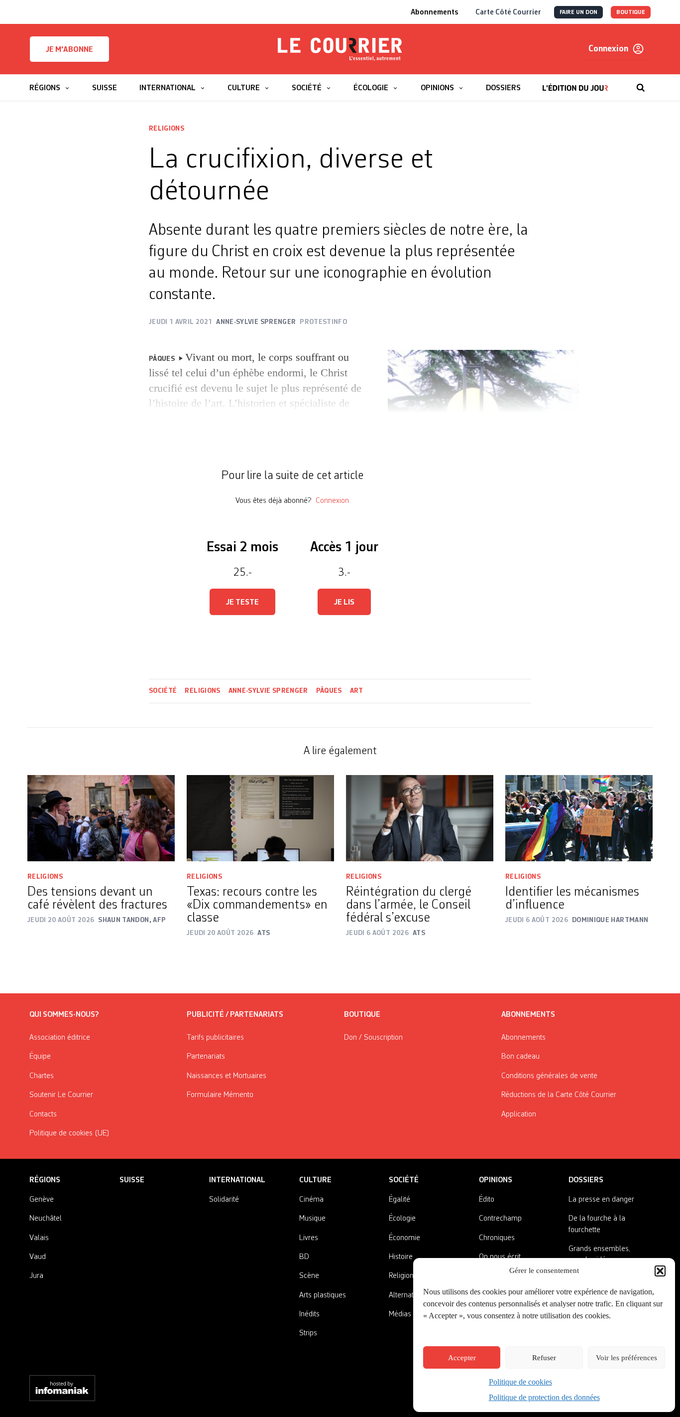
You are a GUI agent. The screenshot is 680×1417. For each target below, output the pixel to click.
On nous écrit (500, 1257)
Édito (486, 1200)
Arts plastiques (322, 1295)
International (237, 1180)
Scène (309, 1276)
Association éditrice (59, 1038)
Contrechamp (500, 1219)
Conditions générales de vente (549, 1076)
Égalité (399, 1200)
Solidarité (224, 1200)
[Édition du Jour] (575, 82)
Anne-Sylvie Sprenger (268, 690)
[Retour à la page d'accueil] (340, 49)
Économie (404, 1238)
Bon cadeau (520, 1057)
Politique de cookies (520, 1382)
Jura (36, 1276)
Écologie (402, 1219)
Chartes (41, 1076)
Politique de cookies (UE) (69, 1133)
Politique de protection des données (544, 1397)
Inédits (309, 1314)
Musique (312, 1219)
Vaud (37, 1257)
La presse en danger (601, 1200)
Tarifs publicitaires (215, 1038)
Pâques (329, 690)
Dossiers (585, 1180)
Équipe (40, 1057)
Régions (44, 1180)
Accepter (462, 1358)
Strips (308, 1333)
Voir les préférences (626, 1358)
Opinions (495, 1180)
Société (163, 690)
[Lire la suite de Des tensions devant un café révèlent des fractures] (101, 818)
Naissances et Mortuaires (226, 1076)
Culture (315, 1180)
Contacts (43, 1114)
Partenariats (206, 1057)
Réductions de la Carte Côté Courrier (558, 1095)
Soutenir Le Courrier (61, 1095)
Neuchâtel (45, 1219)
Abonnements (523, 1038)
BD (304, 1257)
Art (356, 690)
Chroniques (497, 1238)
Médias (400, 1314)
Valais (39, 1238)
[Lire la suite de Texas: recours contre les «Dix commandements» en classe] (260, 818)
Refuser (544, 1358)
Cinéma (311, 1200)
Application (518, 1114)
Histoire (401, 1257)
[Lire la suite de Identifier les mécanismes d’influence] (579, 818)
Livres (308, 1238)
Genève (41, 1200)
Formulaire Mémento (220, 1095)
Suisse (131, 1180)
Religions (166, 128)
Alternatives (407, 1295)
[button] (660, 1271)
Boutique (362, 1015)
